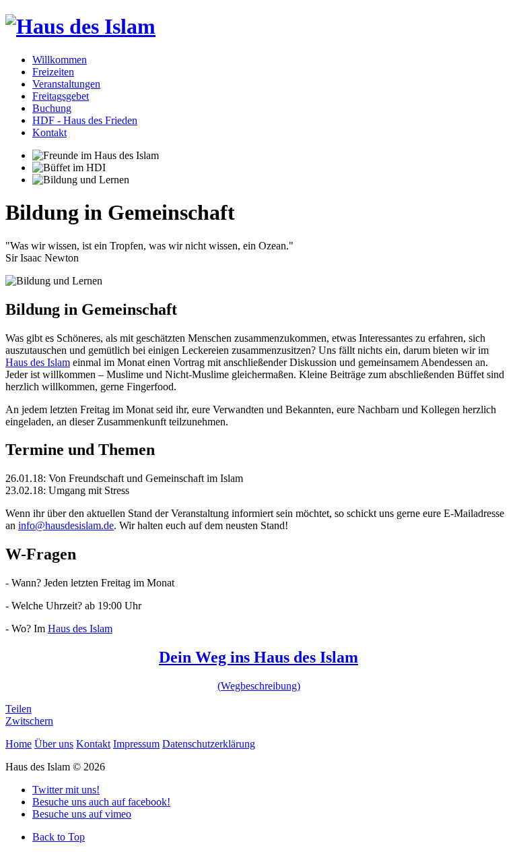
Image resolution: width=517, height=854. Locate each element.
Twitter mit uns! (66, 789)
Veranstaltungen (66, 84)
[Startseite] (80, 26)
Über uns (53, 744)
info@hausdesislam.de (66, 525)
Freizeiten (53, 72)
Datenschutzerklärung (208, 744)
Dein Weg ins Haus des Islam (258, 657)
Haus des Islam (37, 362)
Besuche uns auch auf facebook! (101, 801)
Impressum (136, 744)
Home (18, 744)
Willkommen (59, 59)
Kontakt (49, 132)
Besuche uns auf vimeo (81, 814)
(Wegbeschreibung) (258, 686)
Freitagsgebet (60, 96)
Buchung (51, 108)
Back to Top (58, 837)
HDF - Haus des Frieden (84, 120)
